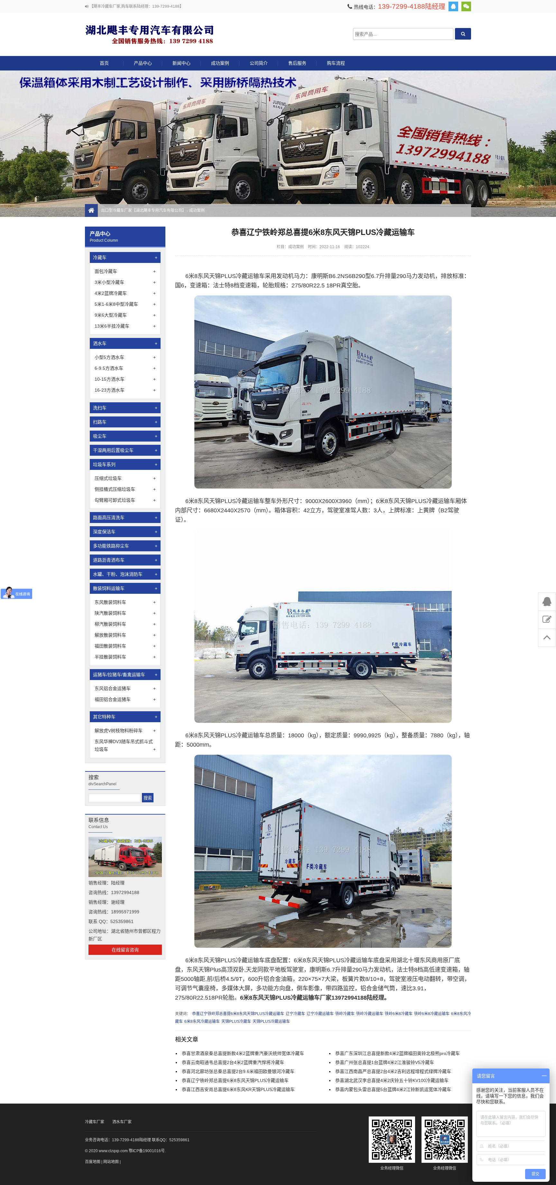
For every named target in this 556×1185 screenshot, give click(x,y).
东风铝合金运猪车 (125, 688)
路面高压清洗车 (125, 517)
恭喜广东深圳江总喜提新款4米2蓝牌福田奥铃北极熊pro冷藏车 (397, 1053)
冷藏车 (125, 257)
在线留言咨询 (125, 949)
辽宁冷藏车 (295, 1014)
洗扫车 (125, 407)
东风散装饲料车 (125, 602)
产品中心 (143, 63)
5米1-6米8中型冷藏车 (125, 304)
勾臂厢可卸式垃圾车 (125, 500)
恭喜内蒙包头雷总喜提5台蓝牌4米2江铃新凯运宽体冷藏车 (393, 1089)
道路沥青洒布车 (125, 560)
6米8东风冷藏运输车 (202, 1021)
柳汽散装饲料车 (125, 624)
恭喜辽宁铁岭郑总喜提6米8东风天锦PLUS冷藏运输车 (238, 1014)
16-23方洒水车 (125, 390)
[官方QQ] (453, 6)
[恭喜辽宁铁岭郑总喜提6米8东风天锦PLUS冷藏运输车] (323, 486)
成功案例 (220, 63)
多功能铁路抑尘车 (125, 545)
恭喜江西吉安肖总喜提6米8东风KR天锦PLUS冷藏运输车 (238, 1089)
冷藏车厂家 (94, 1122)
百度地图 (92, 1162)
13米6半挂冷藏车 (125, 326)
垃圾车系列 (125, 464)
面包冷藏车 (125, 271)
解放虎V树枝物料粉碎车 (125, 730)
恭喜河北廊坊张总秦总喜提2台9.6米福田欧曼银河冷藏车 (238, 1071)
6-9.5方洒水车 (125, 368)
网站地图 (111, 1162)
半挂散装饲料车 (125, 656)
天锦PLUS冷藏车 (236, 1021)
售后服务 (297, 63)
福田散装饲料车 (125, 645)
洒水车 (125, 343)
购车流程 (336, 63)
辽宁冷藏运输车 (320, 1014)
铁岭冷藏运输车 (369, 1014)
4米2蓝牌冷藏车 (125, 293)
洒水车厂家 (122, 1122)
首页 (104, 63)
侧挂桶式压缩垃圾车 (125, 489)
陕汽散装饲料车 (125, 613)
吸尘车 (125, 436)
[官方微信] (466, 6)
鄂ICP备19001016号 (147, 1151)
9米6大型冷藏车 (125, 315)
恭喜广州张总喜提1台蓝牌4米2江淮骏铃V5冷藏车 (384, 1062)
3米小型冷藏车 (125, 282)
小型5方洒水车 (125, 357)
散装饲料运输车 (125, 588)
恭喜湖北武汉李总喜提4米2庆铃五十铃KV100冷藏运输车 (392, 1080)
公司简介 (259, 63)
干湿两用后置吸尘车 (125, 450)
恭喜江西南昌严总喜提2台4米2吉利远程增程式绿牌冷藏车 (393, 1071)
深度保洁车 (125, 531)
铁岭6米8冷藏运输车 (431, 1014)
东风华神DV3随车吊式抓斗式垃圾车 (125, 745)
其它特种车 (125, 716)
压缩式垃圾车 (125, 478)
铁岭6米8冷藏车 (398, 1014)
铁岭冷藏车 (345, 1014)
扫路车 (125, 422)
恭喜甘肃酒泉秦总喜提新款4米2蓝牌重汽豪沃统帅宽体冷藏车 (243, 1053)
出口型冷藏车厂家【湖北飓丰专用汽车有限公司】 (149, 34)
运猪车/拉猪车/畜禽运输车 (125, 674)
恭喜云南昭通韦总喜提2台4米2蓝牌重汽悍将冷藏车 (233, 1062)
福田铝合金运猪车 (125, 699)
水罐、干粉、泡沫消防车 (125, 574)
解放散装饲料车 (125, 635)
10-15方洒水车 (125, 379)
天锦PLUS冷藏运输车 (271, 1021)
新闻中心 (181, 63)
